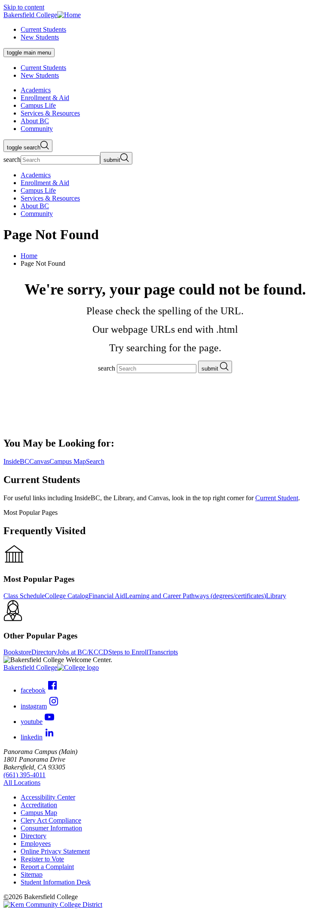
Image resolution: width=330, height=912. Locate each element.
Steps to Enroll (128, 652)
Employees (36, 843)
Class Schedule (24, 595)
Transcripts (163, 652)
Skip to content (23, 7)
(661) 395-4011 (24, 774)
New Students (40, 37)
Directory (44, 652)
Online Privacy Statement (55, 851)
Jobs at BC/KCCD (82, 652)
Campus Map (39, 812)
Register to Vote (42, 859)
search (12, 159)
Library (276, 595)
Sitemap (32, 874)
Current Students (43, 29)
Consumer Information (51, 828)
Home (29, 255)
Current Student (276, 498)
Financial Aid (107, 595)
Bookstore (17, 652)
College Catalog (67, 595)
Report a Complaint (47, 866)
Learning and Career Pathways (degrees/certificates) (195, 595)
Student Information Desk (56, 882)
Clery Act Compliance (51, 820)
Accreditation (39, 805)
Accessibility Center (48, 797)
